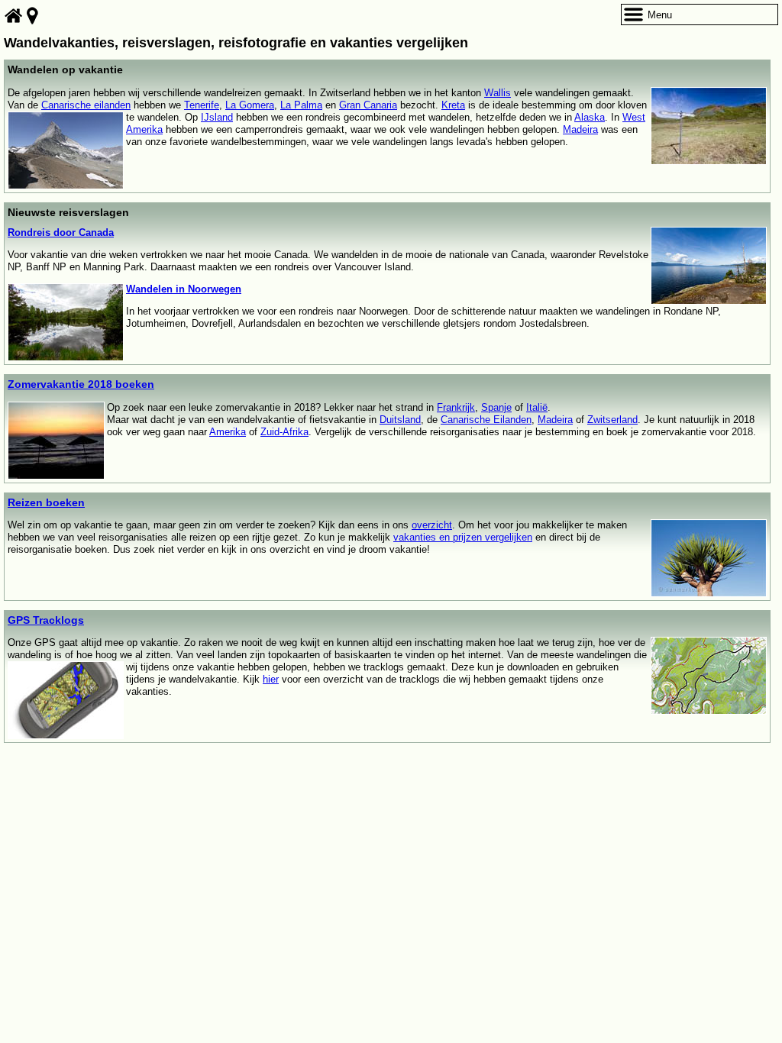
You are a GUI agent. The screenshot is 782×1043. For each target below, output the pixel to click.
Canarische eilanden (86, 105)
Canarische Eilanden (486, 419)
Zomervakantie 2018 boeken (81, 384)
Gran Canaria (368, 105)
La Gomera (249, 105)
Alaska (589, 117)
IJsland (217, 117)
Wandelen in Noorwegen (183, 289)
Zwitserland (612, 419)
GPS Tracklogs (46, 620)
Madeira (580, 129)
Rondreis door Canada (61, 232)
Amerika (227, 432)
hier (271, 679)
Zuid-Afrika (284, 432)
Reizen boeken (46, 502)
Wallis (497, 92)
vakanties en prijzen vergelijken (462, 537)
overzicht (432, 525)
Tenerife (201, 105)
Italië (537, 407)
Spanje (496, 407)
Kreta (453, 105)
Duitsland (400, 419)
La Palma (301, 105)
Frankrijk (456, 407)
